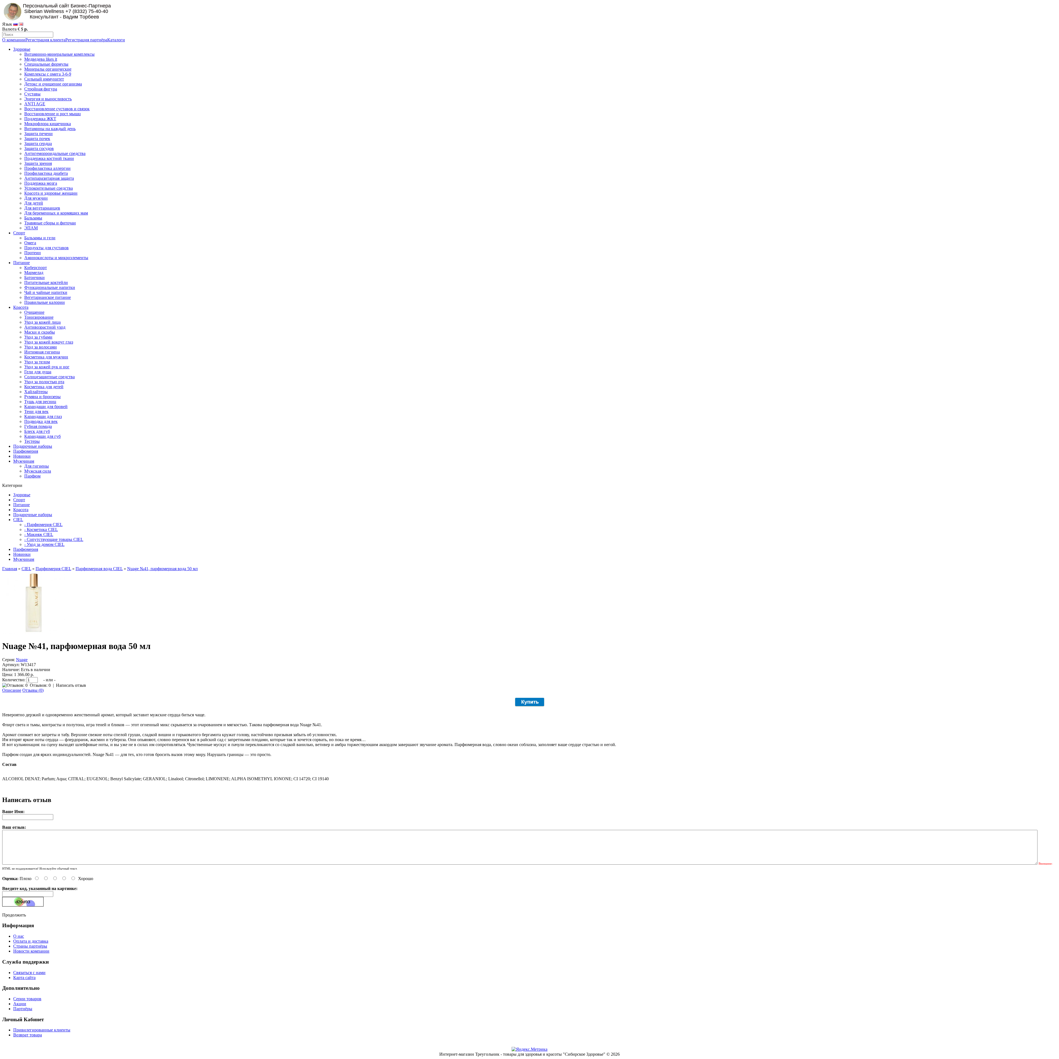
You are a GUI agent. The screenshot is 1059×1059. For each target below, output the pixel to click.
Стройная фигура (40, 89)
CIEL (18, 519)
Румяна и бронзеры (42, 396)
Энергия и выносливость (48, 98)
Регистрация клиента (45, 39)
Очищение (34, 312)
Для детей (33, 203)
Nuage (22, 659)
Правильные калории (44, 302)
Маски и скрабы (39, 332)
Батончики (34, 277)
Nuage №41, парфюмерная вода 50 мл (162, 568)
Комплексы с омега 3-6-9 (47, 74)
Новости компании (31, 951)
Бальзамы (33, 218)
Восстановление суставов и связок (57, 108)
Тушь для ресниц (40, 401)
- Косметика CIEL (41, 529)
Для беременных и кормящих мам (56, 213)
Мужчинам (23, 461)
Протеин (32, 252)
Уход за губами (38, 337)
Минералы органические (47, 69)
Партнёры (22, 1008)
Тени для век (36, 411)
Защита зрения (38, 163)
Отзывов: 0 (40, 685)
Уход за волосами (40, 347)
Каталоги (116, 39)
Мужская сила (37, 471)
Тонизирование (39, 317)
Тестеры (32, 441)
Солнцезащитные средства (49, 376)
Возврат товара (27, 1035)
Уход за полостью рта (44, 381)
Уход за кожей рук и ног (46, 366)
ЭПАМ (31, 228)
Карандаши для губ (42, 436)
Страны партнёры (30, 946)
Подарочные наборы (32, 446)
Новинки (22, 456)
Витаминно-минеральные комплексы (59, 54)
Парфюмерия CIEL (53, 568)
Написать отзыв (71, 685)
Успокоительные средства (48, 188)
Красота (20, 307)
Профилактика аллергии (47, 168)
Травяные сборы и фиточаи (50, 223)
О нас (18, 936)
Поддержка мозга (40, 183)
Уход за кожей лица (42, 322)
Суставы (32, 94)
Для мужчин (36, 198)
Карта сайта (24, 977)
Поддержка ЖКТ (40, 118)
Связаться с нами (29, 972)
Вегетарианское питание (47, 297)
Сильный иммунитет (44, 79)
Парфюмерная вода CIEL (99, 568)
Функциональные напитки (49, 287)
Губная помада (38, 426)
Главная (9, 568)
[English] (21, 24)
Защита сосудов (39, 148)
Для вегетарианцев (42, 208)
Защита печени (38, 133)
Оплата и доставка (30, 941)
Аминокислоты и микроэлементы (56, 257)
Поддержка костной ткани (49, 158)
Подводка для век (41, 421)
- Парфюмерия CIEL (43, 524)
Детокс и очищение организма (53, 84)
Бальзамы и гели (39, 237)
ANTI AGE (34, 103)
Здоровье (21, 49)
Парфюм (32, 476)
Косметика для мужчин (46, 357)
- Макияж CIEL (38, 534)
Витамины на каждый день (50, 128)
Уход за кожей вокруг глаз (48, 342)
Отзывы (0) (33, 690)
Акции (19, 1003)
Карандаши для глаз (43, 416)
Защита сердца (38, 143)
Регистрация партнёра (86, 39)
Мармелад (33, 272)
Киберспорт (35, 267)
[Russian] (15, 24)
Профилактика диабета (46, 173)
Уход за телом (37, 362)
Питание (21, 262)
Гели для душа (37, 371)
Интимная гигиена (42, 352)
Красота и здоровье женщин (50, 193)
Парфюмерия (25, 451)
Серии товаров (27, 998)
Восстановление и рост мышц (52, 113)
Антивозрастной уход (44, 327)
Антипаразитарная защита (49, 178)
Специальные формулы (46, 64)
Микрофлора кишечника (47, 123)
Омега (30, 242)
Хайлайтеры (36, 391)
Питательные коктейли (46, 282)
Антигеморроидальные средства (54, 153)
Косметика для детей (43, 386)
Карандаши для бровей (46, 406)
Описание (11, 690)
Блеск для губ (37, 431)
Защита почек (37, 138)
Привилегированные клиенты (41, 1030)
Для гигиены (36, 466)
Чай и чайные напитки (45, 292)
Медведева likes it (40, 59)
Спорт (19, 232)
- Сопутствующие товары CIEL (53, 539)
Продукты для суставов (46, 247)
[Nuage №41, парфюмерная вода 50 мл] (33, 632)
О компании (13, 39)
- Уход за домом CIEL (44, 544)
